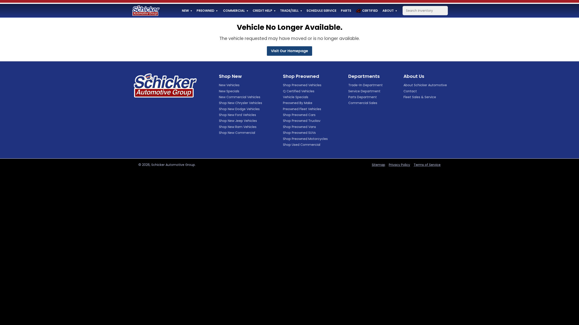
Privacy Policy (399, 164)
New (185, 10)
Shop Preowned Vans (299, 127)
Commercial (234, 10)
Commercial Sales (362, 103)
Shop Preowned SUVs (299, 132)
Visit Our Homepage (289, 50)
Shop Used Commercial (301, 144)
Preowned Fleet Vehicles (302, 109)
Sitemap (378, 164)
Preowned (205, 10)
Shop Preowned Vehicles (302, 85)
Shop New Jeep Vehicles (238, 120)
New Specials (229, 91)
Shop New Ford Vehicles (237, 115)
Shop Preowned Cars (299, 115)
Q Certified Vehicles (298, 91)
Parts (346, 10)
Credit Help (262, 10)
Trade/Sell (289, 10)
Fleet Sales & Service (419, 97)
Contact (410, 91)
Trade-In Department (365, 85)
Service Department (364, 91)
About (388, 10)
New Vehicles (229, 85)
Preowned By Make (297, 103)
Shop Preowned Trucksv (301, 120)
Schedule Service (321, 10)
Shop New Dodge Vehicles (239, 109)
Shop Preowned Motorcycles (305, 139)
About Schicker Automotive (425, 85)
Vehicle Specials (295, 97)
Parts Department (362, 97)
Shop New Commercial (237, 132)
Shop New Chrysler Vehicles (240, 103)
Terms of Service (427, 164)
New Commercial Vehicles (239, 97)
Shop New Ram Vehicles (237, 127)
